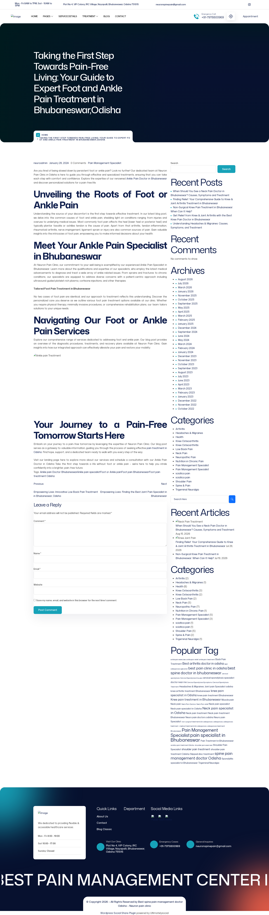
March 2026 (185, 287)
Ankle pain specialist (88, 472)
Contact (120, 16)
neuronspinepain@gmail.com (171, 4)
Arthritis (180, 429)
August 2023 (185, 372)
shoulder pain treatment (196, 749)
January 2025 (185, 323)
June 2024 (183, 336)
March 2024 (185, 344)
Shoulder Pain (184, 481)
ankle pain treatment (207, 659)
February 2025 (186, 319)
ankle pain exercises (178, 659)
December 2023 (187, 356)
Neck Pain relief (202, 704)
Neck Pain (181, 453)
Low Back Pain (184, 449)
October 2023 (186, 364)
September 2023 (187, 368)
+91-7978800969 (213, 17)
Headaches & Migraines (189, 433)
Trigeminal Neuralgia (187, 489)
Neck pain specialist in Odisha (186, 708)
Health (179, 437)
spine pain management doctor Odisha (202, 756)
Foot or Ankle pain (110, 472)
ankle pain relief (192, 659)
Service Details (68, 16)
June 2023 (183, 380)
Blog (107, 16)
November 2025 (187, 295)
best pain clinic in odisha (207, 668)
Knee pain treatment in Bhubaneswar (196, 699)
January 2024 (185, 352)
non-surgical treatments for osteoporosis (197, 721)
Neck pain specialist (219, 703)
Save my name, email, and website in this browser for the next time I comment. (76, 600)
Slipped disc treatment (202, 753)
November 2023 (187, 360)
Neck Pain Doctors (189, 704)
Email (37, 568)
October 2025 (186, 299)
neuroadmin (40, 163)
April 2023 (183, 384)
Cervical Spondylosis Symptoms (199, 682)
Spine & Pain (183, 485)
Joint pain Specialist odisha (219, 686)
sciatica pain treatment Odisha (182, 745)
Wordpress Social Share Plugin (118, 913)
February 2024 (186, 348)
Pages (46, 16)
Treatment (88, 16)
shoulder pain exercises (203, 745)
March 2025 (185, 315)
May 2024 (183, 340)
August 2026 (185, 279)
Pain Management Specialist (104, 163)
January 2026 (185, 291)
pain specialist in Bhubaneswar (198, 737)
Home (34, 16)
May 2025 (183, 307)
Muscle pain (228, 699)
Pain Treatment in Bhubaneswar (217, 740)
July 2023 (183, 376)
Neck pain (176, 703)
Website (38, 584)
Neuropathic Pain (186, 457)
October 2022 (186, 408)
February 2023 (186, 392)
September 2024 (187, 332)
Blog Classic (104, 829)
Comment (39, 521)
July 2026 (183, 283)
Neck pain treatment (197, 713)
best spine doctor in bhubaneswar (203, 670)
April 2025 (183, 311)
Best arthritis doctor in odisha (203, 663)
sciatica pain (183, 473)
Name (37, 553)
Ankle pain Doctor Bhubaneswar (58, 472)
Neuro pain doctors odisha (199, 717)
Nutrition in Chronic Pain (190, 461)
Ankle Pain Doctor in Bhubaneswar (146, 178)
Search (174, 163)
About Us (102, 816)
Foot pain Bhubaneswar (135, 472)
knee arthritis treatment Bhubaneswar (190, 691)
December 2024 (187, 328)
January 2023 (185, 396)
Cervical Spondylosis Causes (191, 678)
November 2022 (187, 404)
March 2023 (185, 388)
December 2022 (187, 400)
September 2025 (188, 303)
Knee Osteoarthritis (187, 441)
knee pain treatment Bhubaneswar (215, 695)
